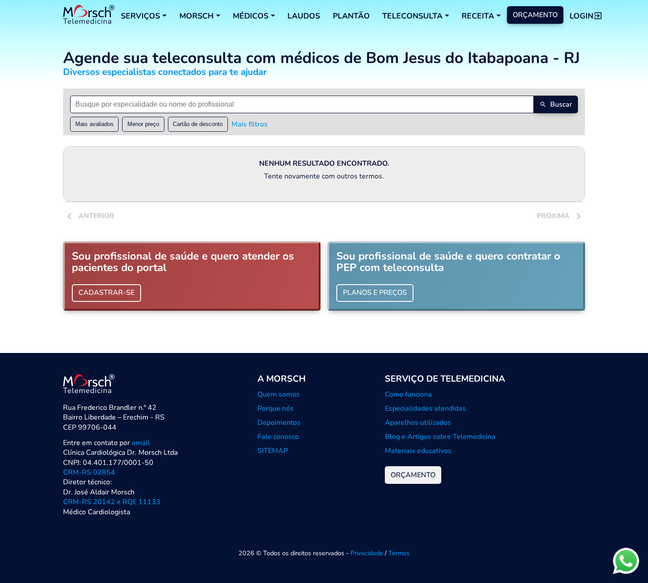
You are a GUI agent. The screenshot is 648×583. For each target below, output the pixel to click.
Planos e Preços (375, 292)
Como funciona (408, 394)
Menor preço (143, 124)
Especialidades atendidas (425, 408)
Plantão (351, 16)
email (141, 443)
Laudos (303, 16)
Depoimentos (279, 422)
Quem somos (278, 394)
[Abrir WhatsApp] (626, 560)
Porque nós (275, 408)
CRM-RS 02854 (89, 472)
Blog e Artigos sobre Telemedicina (440, 437)
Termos (399, 553)
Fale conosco (278, 437)
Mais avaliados (94, 124)
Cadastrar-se (106, 292)
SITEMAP (272, 451)
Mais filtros (249, 124)
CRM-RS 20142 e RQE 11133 (111, 502)
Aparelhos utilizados (418, 422)
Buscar (561, 104)
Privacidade (366, 553)
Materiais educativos (418, 451)
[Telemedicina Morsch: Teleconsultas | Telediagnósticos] (89, 15)
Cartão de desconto (198, 124)
